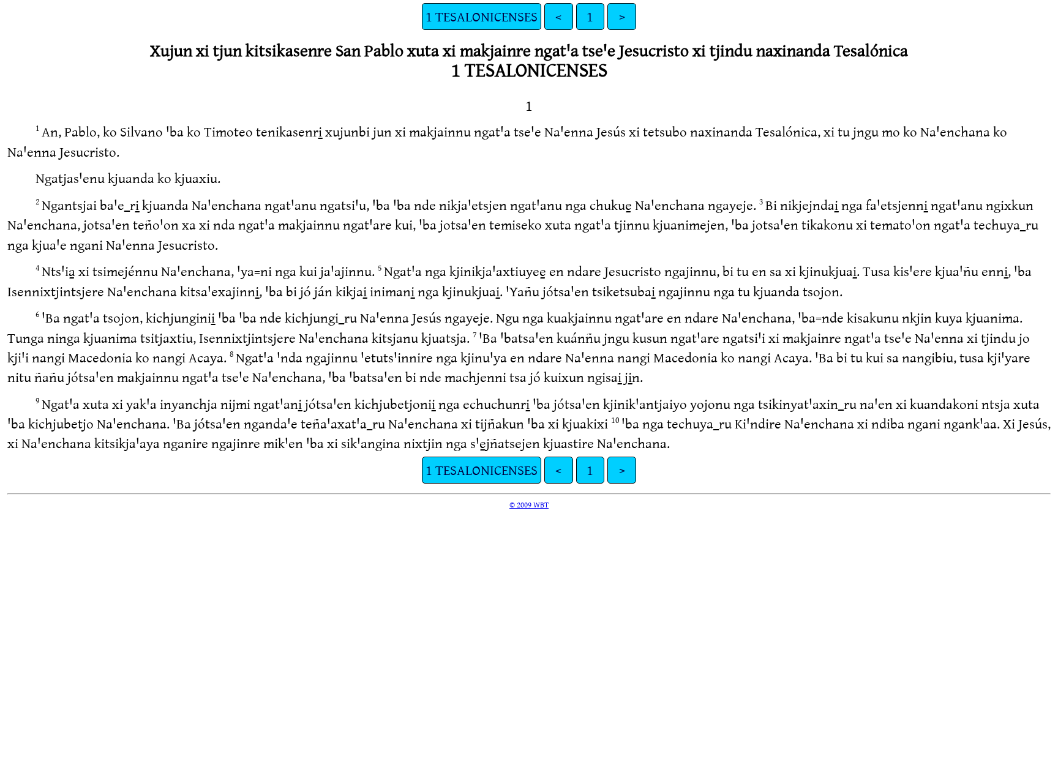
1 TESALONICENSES (482, 16)
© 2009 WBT (529, 504)
